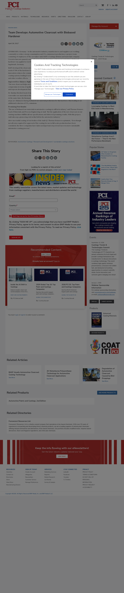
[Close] (91, 62)
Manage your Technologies (53, 94)
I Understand (69, 94)
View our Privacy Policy (65, 89)
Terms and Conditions (48, 81)
